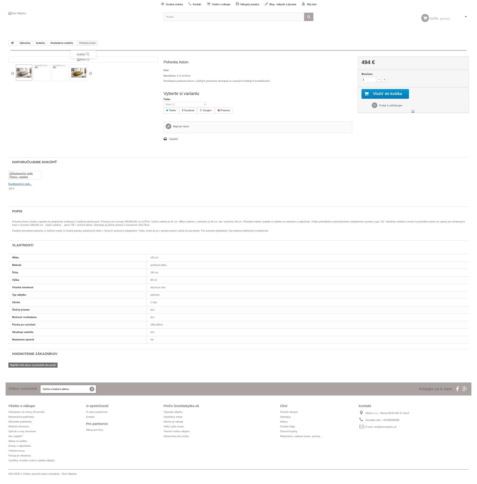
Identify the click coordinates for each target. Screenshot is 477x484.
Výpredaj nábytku (173, 412)
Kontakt (197, 4)
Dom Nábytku (69, 473)
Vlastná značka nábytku (177, 431)
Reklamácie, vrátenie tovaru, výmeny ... (301, 436)
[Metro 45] (79, 72)
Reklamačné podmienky (21, 416)
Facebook (188, 110)
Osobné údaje (287, 426)
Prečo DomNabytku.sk (181, 406)
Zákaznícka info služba (176, 436)
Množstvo (367, 74)
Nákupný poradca (249, 4)
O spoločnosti (97, 406)
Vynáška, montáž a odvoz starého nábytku (31, 460)
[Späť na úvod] (12, 43)
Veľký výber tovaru (174, 426)
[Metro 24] (42, 66)
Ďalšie (90, 73)
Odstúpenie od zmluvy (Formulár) (26, 412)
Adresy (284, 421)
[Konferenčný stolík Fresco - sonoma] (25, 175)
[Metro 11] (24, 72)
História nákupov (289, 412)
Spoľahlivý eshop (173, 416)
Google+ (207, 110)
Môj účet (311, 4)
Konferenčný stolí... (20, 184)
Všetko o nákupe (221, 4)
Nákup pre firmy (94, 429)
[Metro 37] (60, 66)
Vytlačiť (173, 139)
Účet (283, 406)
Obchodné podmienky (20, 421)
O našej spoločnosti (97, 412)
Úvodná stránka (174, 4)
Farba (167, 99)
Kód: (166, 70)
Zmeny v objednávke (19, 446)
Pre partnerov (97, 424)
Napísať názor (180, 126)
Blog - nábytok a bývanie (282, 4)
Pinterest (225, 110)
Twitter (172, 110)
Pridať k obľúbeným (390, 105)
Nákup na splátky (17, 441)
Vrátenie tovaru (16, 450)
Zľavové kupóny (288, 431)
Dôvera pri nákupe (173, 421)
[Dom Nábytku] (83, 17)
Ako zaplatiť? (15, 436)
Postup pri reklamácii (19, 455)
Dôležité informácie (18, 426)
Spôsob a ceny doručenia (22, 431)
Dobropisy (285, 416)
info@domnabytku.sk (385, 427)
